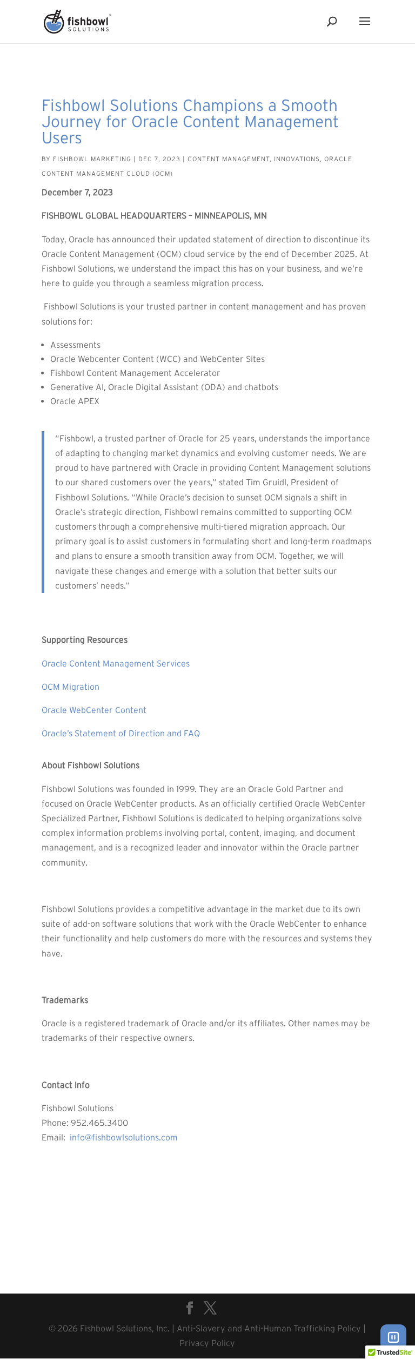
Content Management (229, 158)
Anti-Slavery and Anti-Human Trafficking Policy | (271, 1328)
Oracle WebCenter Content (95, 710)
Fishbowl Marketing (92, 158)
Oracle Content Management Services (117, 663)
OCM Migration (70, 686)
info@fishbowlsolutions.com (125, 1137)
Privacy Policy (207, 1343)
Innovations (297, 158)
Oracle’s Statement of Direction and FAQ (121, 733)
